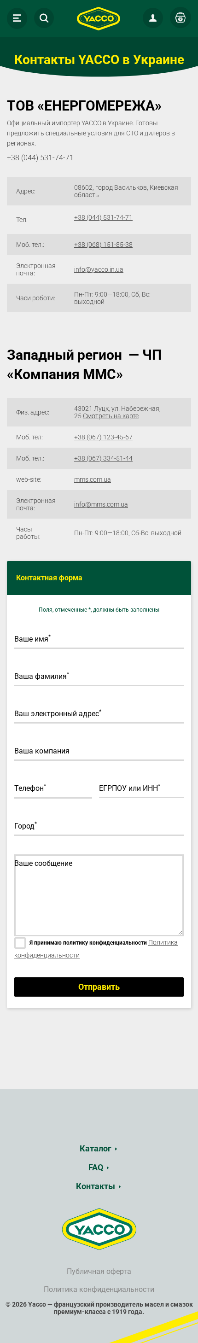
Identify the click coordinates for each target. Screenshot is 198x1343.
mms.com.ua (92, 479)
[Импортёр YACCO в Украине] (99, 1228)
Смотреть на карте (111, 416)
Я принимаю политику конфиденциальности (88, 943)
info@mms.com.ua (101, 504)
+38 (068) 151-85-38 (103, 244)
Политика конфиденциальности (99, 1289)
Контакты (95, 1186)
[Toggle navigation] (17, 18)
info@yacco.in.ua (98, 269)
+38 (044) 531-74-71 (103, 217)
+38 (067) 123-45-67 (103, 437)
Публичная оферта (99, 1271)
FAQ (95, 1167)
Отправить (99, 987)
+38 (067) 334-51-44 (103, 458)
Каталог (95, 1148)
